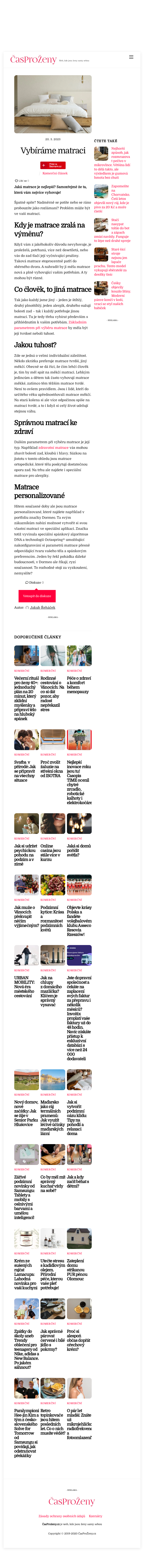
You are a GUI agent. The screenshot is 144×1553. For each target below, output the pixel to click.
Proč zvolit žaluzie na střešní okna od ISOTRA (51, 769)
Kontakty (95, 1516)
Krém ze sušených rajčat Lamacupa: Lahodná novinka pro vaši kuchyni (26, 1274)
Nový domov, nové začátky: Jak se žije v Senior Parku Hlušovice (26, 1113)
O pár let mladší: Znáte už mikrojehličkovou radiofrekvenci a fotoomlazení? (83, 1424)
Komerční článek (55, 173)
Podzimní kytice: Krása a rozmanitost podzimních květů (52, 918)
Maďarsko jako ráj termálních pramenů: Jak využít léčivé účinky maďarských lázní (52, 1118)
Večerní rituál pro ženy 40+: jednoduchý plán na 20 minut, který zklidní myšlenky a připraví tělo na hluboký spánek (26, 698)
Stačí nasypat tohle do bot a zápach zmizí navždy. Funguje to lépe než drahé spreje (112, 230)
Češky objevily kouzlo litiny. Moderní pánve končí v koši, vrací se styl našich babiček (112, 295)
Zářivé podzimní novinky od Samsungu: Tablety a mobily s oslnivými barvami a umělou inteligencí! (24, 1197)
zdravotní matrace (53, 448)
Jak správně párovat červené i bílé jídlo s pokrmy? (52, 1340)
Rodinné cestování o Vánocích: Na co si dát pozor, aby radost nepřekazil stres (52, 694)
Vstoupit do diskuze (37, 596)
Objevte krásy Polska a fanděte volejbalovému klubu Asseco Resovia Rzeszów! (80, 921)
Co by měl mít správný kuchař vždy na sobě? (52, 1184)
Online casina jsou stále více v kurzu (50, 853)
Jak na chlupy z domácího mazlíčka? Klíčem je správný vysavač (51, 991)
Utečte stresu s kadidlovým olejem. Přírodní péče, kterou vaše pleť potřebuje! (52, 1274)
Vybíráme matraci (53, 150)
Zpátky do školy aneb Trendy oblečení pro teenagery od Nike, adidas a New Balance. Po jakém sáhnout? (26, 1349)
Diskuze (36, 582)
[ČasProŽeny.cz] (33, 63)
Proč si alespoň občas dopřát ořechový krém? (78, 1340)
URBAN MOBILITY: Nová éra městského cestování (24, 987)
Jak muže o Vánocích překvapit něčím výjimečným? (26, 916)
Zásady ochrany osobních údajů (62, 1516)
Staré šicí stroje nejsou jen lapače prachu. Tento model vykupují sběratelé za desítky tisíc (110, 262)
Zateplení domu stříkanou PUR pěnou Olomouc (77, 1270)
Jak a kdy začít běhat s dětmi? (78, 1181)
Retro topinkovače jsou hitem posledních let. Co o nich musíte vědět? (52, 1421)
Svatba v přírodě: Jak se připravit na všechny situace (25, 771)
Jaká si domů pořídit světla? (79, 850)
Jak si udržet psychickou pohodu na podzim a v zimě (25, 855)
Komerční (21, 670)
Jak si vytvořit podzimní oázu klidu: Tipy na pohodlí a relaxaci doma (77, 1118)
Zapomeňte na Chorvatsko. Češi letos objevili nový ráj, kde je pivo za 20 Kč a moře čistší (112, 198)
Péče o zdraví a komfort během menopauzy (79, 685)
